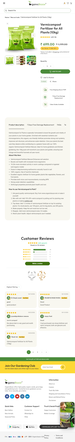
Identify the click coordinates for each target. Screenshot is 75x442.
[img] (11, 294)
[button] (4, 3)
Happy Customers (50, 410)
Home (7, 17)
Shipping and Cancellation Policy (59, 394)
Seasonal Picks (10, 417)
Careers (51, 387)
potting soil (28, 201)
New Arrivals (9, 413)
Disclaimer (52, 400)
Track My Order (54, 390)
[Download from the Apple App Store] (30, 426)
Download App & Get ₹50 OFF (52, 427)
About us (52, 384)
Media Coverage (49, 413)
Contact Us (28, 410)
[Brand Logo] (13, 381)
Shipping (55, 52)
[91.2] (32, 275)
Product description (16, 125)
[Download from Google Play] (14, 426)
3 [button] (37, 352)
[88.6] (42, 275)
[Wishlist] (68, 3)
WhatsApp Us (29, 413)
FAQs (59, 125)
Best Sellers (9, 410)
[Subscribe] (62, 367)
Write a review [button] (37, 263)
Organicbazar (36, 437)
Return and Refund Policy (57, 397)
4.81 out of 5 (42, 243)
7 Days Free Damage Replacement (40, 125)
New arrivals (15, 17)
